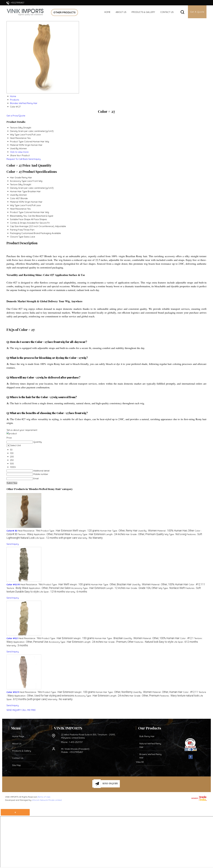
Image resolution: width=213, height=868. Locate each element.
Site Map (16, 765)
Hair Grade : (145, 534)
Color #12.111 (13, 584)
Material (14, 201)
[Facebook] (191, 758)
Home (107, 12)
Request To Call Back (17, 159)
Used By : (147, 530)
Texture (14, 184)
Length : (115, 534)
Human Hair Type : (119, 530)
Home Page (18, 736)
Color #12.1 (12, 638)
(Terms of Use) (43, 797)
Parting (13, 229)
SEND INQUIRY (14, 710)
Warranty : (90, 538)
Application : (52, 534)
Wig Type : (175, 534)
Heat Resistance (18, 208)
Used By (14, 194)
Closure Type (16, 236)
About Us (121, 12)
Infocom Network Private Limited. (47, 800)
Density (14, 188)
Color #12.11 (13, 692)
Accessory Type (18, 181)
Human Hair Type (18, 191)
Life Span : (56, 538)
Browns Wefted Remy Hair (150, 756)
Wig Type (14, 205)
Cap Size (14, 226)
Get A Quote (197, 11)
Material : (175, 530)
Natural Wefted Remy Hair (150, 745)
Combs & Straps (18, 222)
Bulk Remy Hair (147, 736)
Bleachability (16, 215)
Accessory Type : (88, 534)
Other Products (64, 12)
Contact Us (167, 12)
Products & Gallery (143, 12)
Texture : (25, 534)
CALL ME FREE (28, 710)
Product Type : (59, 530)
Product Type (16, 212)
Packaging (15, 233)
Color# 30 (12, 530)
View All (140, 762)
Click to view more (19, 152)
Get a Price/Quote (16, 115)
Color (13, 198)
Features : (153, 642)
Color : (197, 584)
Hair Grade (15, 177)
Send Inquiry (34, 159)
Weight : (89, 530)
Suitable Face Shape (20, 219)
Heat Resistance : (29, 530)
